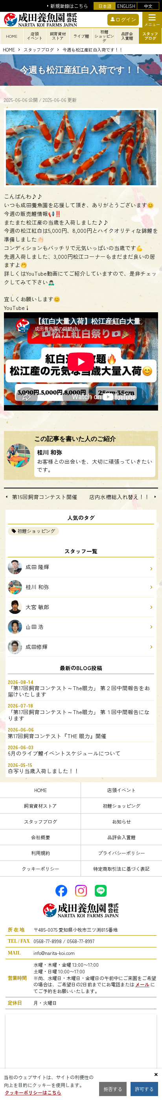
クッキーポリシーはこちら (33, 1092)
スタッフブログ (39, 50)
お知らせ (121, 821)
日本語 (104, 6)
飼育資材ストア (40, 805)
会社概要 (40, 837)
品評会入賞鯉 (121, 837)
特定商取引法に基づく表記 (121, 868)
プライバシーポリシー (121, 852)
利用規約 (40, 852)
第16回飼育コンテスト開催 (44, 497)
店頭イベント (121, 790)
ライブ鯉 (81, 36)
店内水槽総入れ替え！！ (119, 497)
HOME (11, 36)
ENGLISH (126, 6)
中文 (148, 6)
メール (142, 984)
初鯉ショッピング (36, 530)
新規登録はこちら (69, 6)
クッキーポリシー (40, 868)
